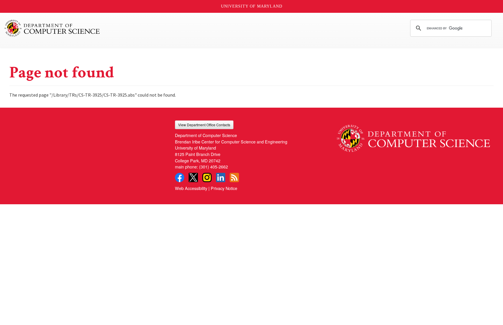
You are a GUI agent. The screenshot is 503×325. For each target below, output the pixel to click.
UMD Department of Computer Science (52, 28)
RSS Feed (234, 177)
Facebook (179, 177)
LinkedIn (220, 177)
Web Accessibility (191, 188)
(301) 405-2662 (213, 167)
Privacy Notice (224, 188)
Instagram (207, 177)
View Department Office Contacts (204, 124)
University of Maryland (251, 6)
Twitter (193, 177)
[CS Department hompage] (413, 136)
